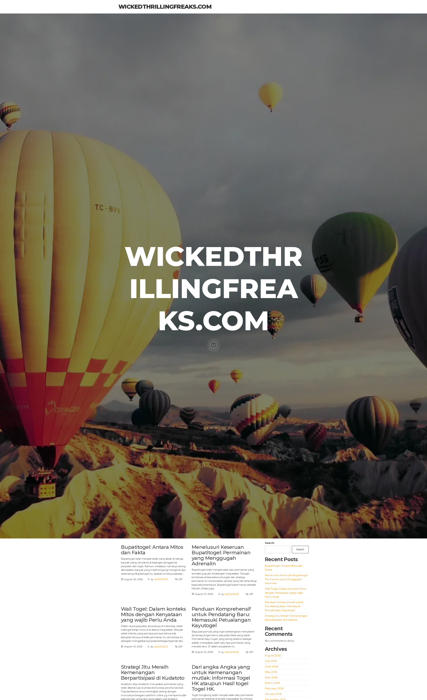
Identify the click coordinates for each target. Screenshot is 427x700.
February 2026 (274, 688)
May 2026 (271, 671)
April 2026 (271, 677)
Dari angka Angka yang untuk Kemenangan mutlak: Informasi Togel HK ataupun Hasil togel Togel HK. (221, 678)
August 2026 (273, 655)
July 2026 (271, 660)
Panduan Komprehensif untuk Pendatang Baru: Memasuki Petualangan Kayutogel (221, 617)
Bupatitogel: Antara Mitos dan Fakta (152, 550)
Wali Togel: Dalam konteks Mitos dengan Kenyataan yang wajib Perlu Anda (153, 614)
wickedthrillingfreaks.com (164, 6)
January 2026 (273, 693)
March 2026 (272, 682)
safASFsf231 (161, 579)
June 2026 (271, 666)
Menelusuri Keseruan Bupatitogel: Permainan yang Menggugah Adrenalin (221, 555)
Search (269, 542)
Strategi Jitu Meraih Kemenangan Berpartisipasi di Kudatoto (152, 672)
